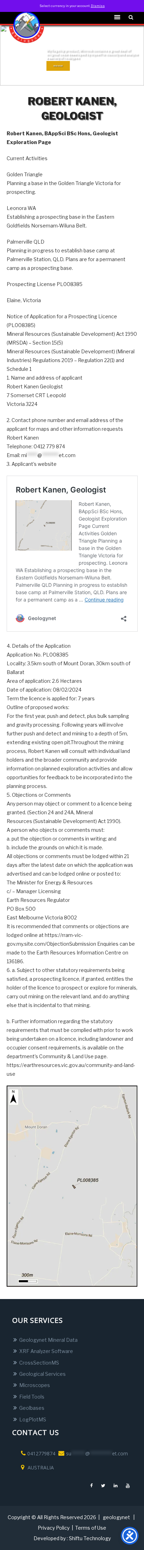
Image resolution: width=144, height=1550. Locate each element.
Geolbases (31, 1408)
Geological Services (42, 1374)
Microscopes (34, 1385)
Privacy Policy (54, 1528)
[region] (72, 55)
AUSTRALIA (40, 1467)
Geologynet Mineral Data (48, 1340)
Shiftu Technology (90, 1538)
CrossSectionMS (39, 1363)
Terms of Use (90, 1528)
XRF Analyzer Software (46, 1351)
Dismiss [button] (98, 6)
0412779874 (41, 1453)
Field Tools (31, 1397)
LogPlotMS (32, 1419)
